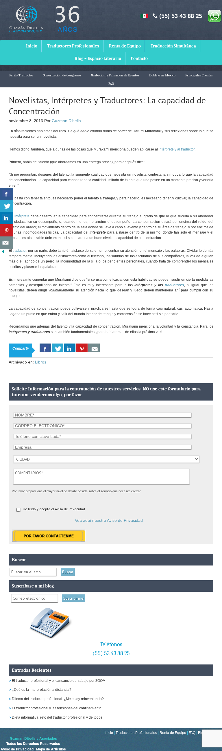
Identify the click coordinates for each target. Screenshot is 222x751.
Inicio (31, 46)
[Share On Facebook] (45, 348)
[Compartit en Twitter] (6, 206)
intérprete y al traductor (177, 149)
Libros (40, 362)
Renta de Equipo (125, 46)
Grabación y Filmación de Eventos (115, 75)
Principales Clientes (199, 75)
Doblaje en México (162, 75)
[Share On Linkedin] (69, 348)
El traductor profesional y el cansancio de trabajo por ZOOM (59, 681)
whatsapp (214, 16)
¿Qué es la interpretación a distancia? (41, 690)
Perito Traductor (21, 75)
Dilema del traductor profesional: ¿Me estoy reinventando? (58, 699)
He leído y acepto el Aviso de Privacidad (54, 509)
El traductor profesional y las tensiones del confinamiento (56, 708)
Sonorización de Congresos (62, 75)
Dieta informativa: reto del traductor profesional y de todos (57, 717)
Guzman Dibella (66, 120)
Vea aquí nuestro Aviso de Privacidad (109, 520)
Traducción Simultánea (173, 46)
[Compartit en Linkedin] (6, 218)
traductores (174, 285)
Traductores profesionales (43, 23)
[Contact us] (94, 348)
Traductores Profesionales (73, 46)
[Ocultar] (3, 252)
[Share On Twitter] (57, 348)
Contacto (139, 58)
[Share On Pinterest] (82, 348)
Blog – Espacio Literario (98, 58)
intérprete (22, 216)
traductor (19, 251)
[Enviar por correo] (6, 242)
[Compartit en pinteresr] (6, 230)
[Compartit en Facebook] (6, 194)
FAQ (111, 84)
